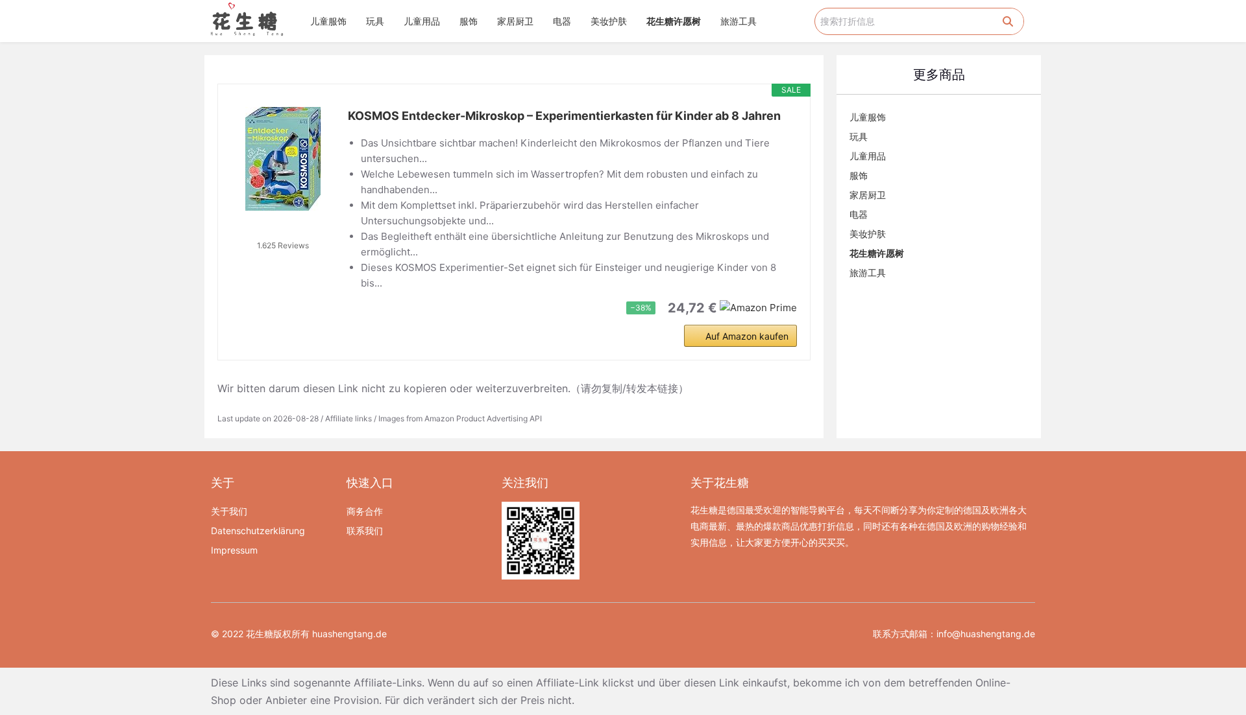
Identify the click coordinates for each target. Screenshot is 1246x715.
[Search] (1007, 21)
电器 (562, 21)
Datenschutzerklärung (258, 530)
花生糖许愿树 (673, 21)
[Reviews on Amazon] (283, 229)
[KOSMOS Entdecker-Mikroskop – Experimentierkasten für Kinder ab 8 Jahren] (283, 159)
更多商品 (939, 74)
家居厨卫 (515, 21)
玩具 (375, 21)
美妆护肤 (609, 21)
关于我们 (229, 511)
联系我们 (365, 530)
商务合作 (365, 511)
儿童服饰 (328, 21)
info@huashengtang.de (985, 633)
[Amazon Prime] (758, 307)
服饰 (468, 21)
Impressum (234, 550)
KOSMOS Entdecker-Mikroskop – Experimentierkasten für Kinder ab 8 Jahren (564, 116)
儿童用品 (422, 21)
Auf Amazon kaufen (746, 336)
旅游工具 (738, 21)
